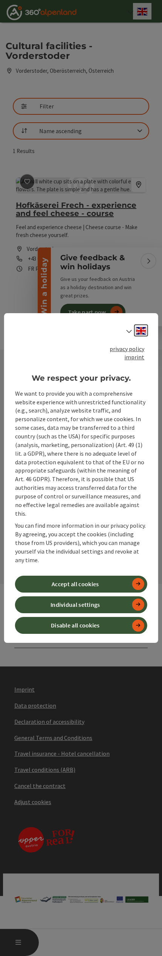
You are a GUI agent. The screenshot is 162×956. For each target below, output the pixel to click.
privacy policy (127, 349)
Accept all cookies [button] (75, 584)
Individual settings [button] (75, 604)
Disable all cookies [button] (75, 625)
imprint (134, 357)
